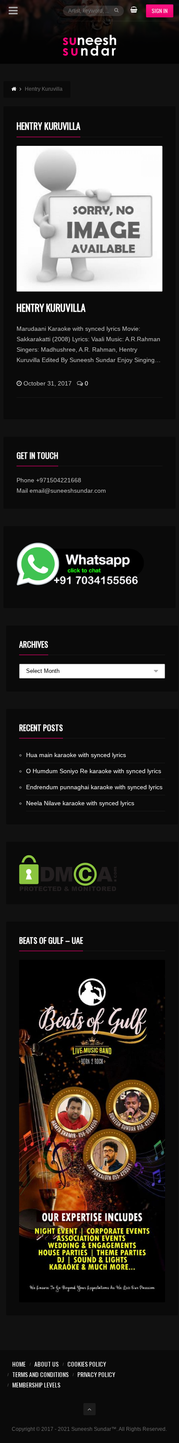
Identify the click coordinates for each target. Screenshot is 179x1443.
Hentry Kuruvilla (51, 307)
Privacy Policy (96, 1374)
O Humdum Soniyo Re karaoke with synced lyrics (93, 771)
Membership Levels (36, 1384)
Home (19, 1363)
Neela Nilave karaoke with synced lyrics (80, 803)
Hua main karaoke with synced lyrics (76, 754)
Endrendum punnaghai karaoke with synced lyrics (94, 787)
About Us (46, 1363)
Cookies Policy (86, 1363)
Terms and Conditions (40, 1374)
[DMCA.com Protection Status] (92, 873)
